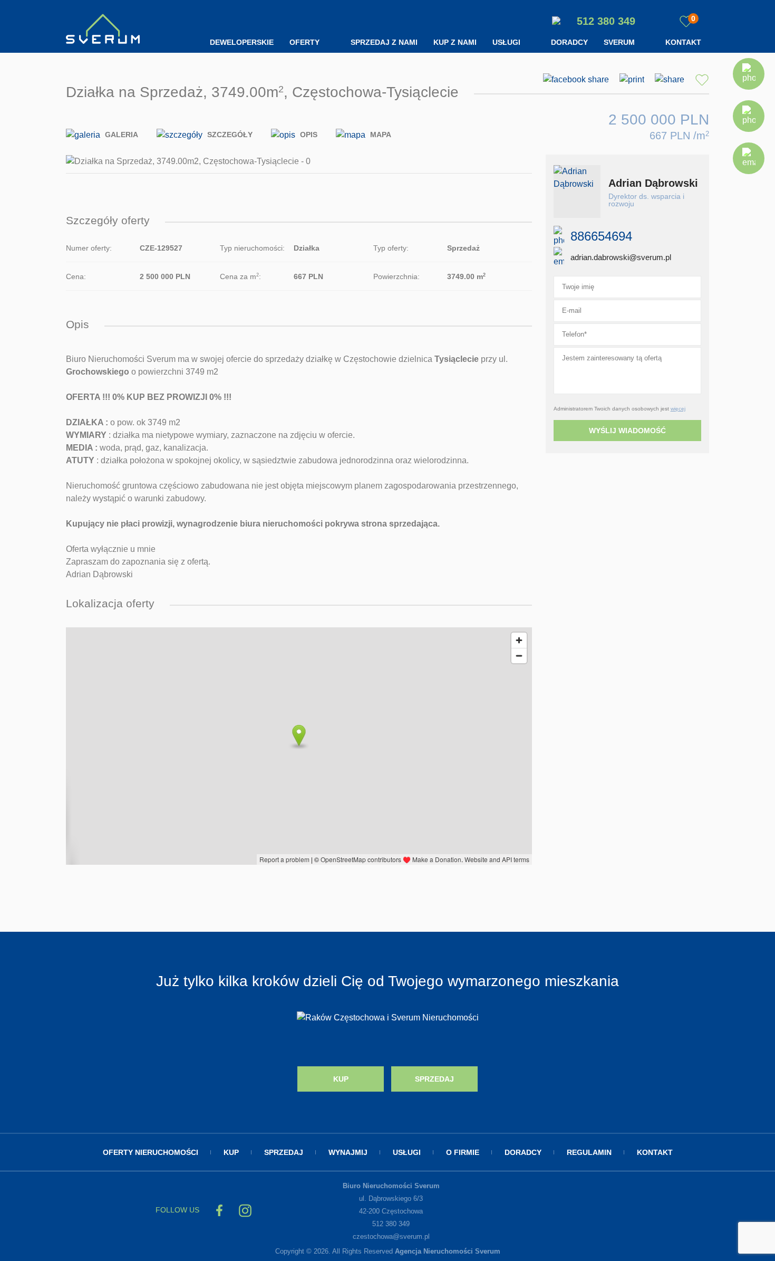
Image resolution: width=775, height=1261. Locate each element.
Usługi (506, 42)
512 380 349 (604, 21)
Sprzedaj (434, 1079)
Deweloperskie (242, 42)
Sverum (619, 42)
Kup (340, 1079)
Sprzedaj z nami (384, 42)
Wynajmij (347, 1152)
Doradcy (569, 42)
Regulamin (589, 1152)
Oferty (304, 42)
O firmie (462, 1152)
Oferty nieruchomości (150, 1152)
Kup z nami (455, 42)
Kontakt (683, 42)
